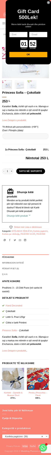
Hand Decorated (14, 305)
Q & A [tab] (4, 274)
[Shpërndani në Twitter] (15, 240)
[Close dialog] (48, 2)
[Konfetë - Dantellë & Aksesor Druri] (13, 379)
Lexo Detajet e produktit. (14, 120)
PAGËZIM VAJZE (28, 234)
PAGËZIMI (40, 234)
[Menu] (4, 23)
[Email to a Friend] (20, 240)
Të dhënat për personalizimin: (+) (20, 127)
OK (28, 54)
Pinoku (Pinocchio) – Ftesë (38, 394)
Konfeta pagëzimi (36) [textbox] (24, 436)
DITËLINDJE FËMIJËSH (22, 231)
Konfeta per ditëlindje (10, 234)
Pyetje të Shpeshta (12, 418)
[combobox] (25, 436)
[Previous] (2, 386)
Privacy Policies (13, 446)
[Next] (49, 386)
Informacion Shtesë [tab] (13, 263)
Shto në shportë (30, 171)
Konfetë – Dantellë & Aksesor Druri (13, 394)
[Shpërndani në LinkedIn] (25, 240)
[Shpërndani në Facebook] (10, 240)
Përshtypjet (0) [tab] (10, 269)
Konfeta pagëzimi (40, 231)
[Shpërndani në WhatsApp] (4, 240)
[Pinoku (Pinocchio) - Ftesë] (38, 379)
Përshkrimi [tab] (8, 257)
